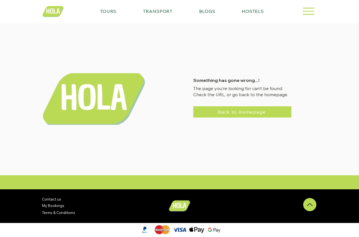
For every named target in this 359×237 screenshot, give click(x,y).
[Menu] (308, 11)
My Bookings (53, 205)
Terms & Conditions (58, 212)
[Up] (309, 204)
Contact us (51, 199)
